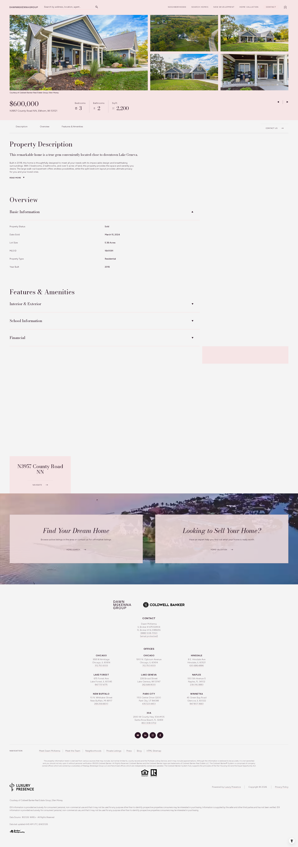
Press (129, 751)
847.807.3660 (197, 703)
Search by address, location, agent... (62, 7)
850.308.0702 (149, 723)
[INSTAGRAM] (153, 735)
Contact (271, 7)
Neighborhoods (177, 7)
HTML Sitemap (154, 751)
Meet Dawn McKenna (49, 751)
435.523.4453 (149, 703)
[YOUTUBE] (138, 735)
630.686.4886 (197, 665)
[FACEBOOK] (160, 735)
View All (251, 74)
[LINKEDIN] (145, 735)
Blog (139, 751)
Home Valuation (249, 7)
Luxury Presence (233, 787)
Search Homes (199, 7)
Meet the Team (72, 751)
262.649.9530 (149, 684)
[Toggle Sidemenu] (285, 7)
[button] (274, 126)
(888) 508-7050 (148, 633)
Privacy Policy (281, 787)
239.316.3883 (196, 684)
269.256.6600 (101, 703)
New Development (224, 7)
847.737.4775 (101, 684)
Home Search (73, 550)
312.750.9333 (101, 665)
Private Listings (113, 751)
